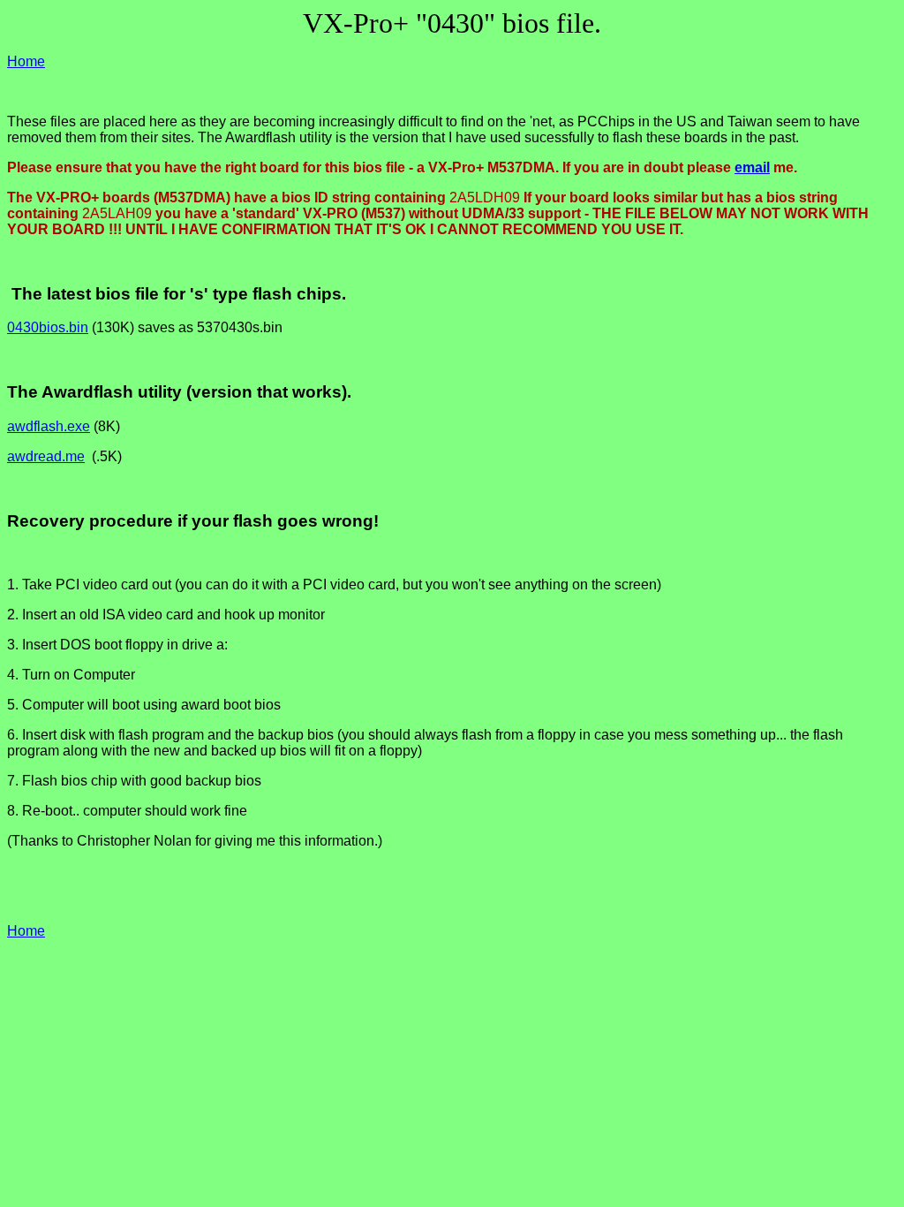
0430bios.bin (47, 327)
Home (26, 61)
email (752, 167)
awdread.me (46, 456)
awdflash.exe (48, 426)
